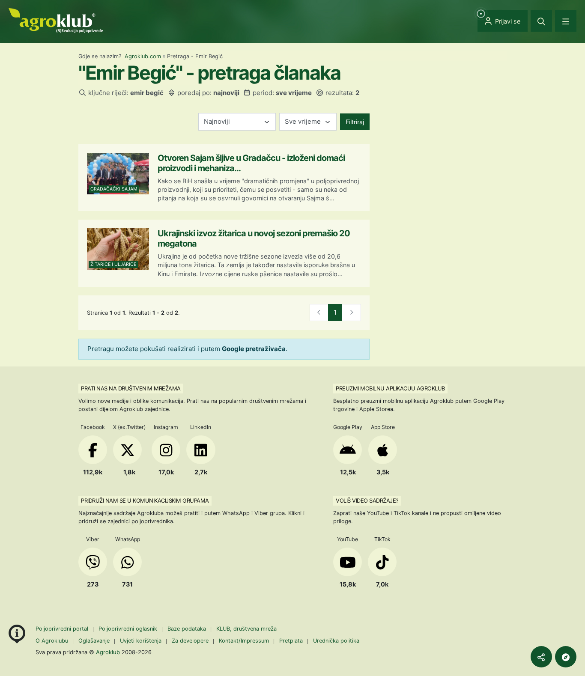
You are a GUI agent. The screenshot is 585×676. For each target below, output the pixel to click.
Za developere (190, 640)
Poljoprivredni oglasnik (128, 628)
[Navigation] (565, 21)
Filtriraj (355, 121)
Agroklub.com (143, 56)
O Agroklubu (52, 640)
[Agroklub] (56, 20)
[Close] (541, 21)
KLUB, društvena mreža (246, 628)
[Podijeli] (541, 656)
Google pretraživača (254, 349)
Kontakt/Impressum (244, 640)
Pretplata (291, 640)
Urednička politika (336, 640)
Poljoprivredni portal (63, 628)
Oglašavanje (94, 640)
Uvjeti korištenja (140, 640)
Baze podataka (187, 628)
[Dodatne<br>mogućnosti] (565, 656)
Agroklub (108, 652)
